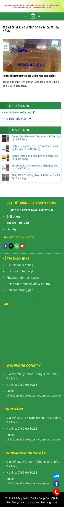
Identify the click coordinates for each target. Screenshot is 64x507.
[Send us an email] (11, 246)
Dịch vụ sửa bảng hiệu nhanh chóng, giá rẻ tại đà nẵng (35, 157)
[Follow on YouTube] (22, 246)
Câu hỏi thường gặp (19, 290)
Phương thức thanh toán (22, 277)
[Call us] (16, 246)
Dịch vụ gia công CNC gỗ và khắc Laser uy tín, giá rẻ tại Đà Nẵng (35, 147)
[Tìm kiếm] (39, 16)
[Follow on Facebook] (5, 246)
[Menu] (25, 16)
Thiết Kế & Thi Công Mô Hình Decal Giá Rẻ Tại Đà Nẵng (36, 177)
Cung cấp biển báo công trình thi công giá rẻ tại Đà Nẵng (36, 138)
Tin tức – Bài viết (15, 118)
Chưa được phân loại (18, 112)
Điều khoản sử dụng (19, 265)
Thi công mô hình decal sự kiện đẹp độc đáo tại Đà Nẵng (35, 167)
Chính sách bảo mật (19, 271)
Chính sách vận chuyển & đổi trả (28, 284)
